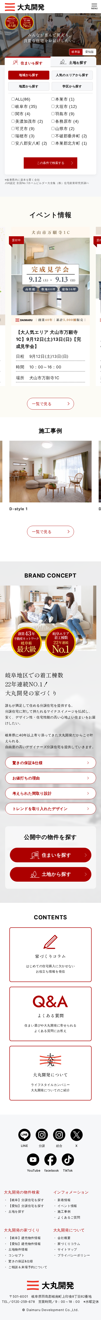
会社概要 (64, 1238)
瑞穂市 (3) (25, 136)
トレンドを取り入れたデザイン (40, 808)
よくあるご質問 (69, 1217)
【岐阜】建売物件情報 (24, 1238)
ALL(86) (23, 99)
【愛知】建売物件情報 (24, 1244)
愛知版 (89, 51)
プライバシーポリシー (74, 1255)
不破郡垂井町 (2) (71, 136)
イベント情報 (67, 1206)
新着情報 (64, 1200)
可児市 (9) (25, 128)
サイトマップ (67, 1249)
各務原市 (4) (67, 121)
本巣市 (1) (65, 99)
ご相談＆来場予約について (27, 1267)
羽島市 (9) (65, 114)
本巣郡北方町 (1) (71, 143)
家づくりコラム (69, 1244)
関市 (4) (23, 114)
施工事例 (64, 1211)
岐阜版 (76, 51)
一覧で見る (42, 403)
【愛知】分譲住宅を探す (26, 1206)
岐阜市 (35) (26, 106)
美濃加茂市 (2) (29, 121)
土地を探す (16, 1211)
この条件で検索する (50, 163)
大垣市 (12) (66, 106)
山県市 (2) (65, 128)
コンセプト (16, 1255)
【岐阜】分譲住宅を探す (26, 1200)
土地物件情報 (18, 1249)
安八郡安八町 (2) (31, 143)
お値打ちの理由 (26, 778)
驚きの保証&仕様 (27, 762)
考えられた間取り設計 (32, 793)
